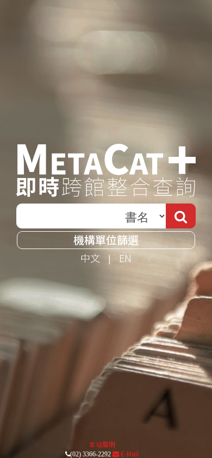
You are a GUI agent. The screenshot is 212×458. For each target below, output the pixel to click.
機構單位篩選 (106, 239)
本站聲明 (102, 444)
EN (125, 258)
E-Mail (129, 453)
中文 (90, 258)
